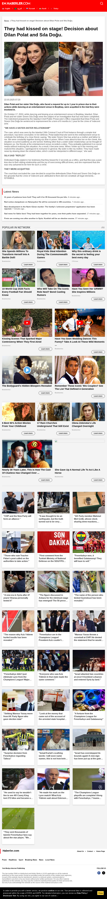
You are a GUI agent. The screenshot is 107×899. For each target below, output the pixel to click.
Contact (90, 851)
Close (100, 893)
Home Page (100, 851)
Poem (4, 860)
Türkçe (55, 8)
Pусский (32, 8)
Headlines (13, 860)
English (7, 8)
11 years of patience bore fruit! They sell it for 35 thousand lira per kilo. (42, 197)
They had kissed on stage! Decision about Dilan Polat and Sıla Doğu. (38, 21)
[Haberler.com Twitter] (104, 874)
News (41, 860)
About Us (80, 851)
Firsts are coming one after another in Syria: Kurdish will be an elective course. (47, 218)
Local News (50, 860)
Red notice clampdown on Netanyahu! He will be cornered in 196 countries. (44, 202)
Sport (21, 860)
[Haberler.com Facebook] (99, 874)
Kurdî (44, 8)
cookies (51, 891)
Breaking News (31, 860)
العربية (19, 8)
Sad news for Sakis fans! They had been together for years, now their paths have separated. (52, 214)
